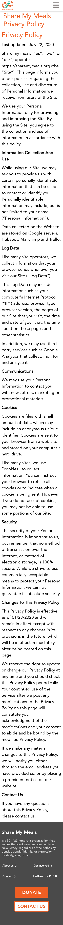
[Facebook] (56, 876)
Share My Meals (19, 832)
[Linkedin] (50, 876)
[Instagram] (53, 876)
